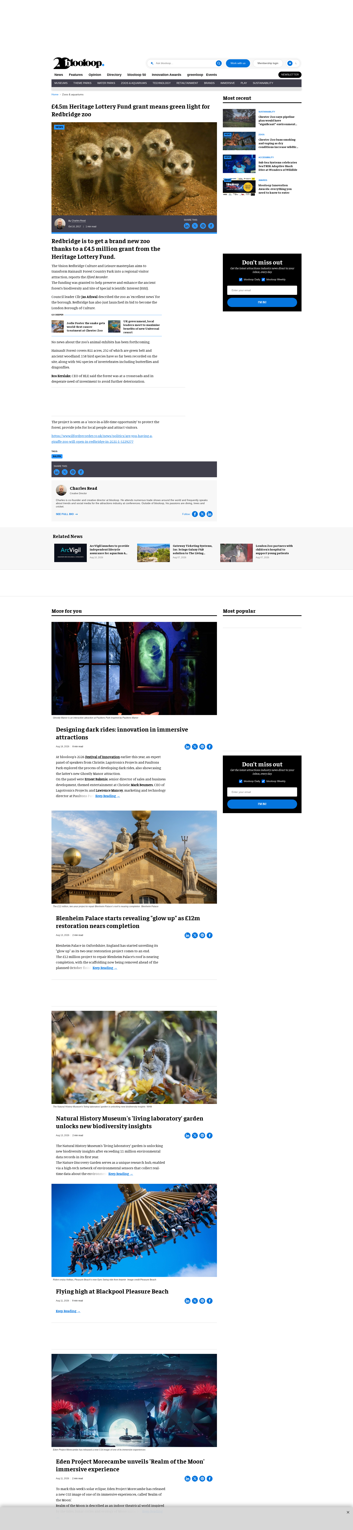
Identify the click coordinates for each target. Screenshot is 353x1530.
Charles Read (79, 220)
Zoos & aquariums (72, 94)
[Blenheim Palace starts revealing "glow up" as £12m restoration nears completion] (134, 856)
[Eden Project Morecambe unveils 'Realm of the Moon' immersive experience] (134, 1400)
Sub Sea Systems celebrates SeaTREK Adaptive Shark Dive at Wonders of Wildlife (277, 165)
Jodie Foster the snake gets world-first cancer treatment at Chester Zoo (86, 326)
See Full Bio (65, 514)
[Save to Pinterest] (203, 226)
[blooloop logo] (79, 63)
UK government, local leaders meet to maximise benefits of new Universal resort (141, 326)
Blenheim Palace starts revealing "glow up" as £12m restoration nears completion (128, 921)
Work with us (238, 63)
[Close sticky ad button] (348, 1512)
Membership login (268, 63)
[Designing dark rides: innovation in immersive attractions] (134, 668)
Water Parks (106, 83)
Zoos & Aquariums (134, 83)
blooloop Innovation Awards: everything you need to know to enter (275, 188)
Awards (262, 180)
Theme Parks (82, 83)
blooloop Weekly (276, 279)
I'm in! (262, 302)
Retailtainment (187, 83)
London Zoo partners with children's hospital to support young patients (274, 549)
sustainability (266, 112)
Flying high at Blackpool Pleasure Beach (112, 1291)
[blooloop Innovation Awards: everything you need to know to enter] (239, 186)
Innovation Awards (166, 75)
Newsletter (290, 74)
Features (76, 75)
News (58, 75)
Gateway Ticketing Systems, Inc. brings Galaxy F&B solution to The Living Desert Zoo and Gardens (192, 551)
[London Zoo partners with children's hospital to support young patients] (236, 552)
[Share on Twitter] (195, 226)
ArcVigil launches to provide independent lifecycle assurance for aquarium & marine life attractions (109, 551)
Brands (209, 83)
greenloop (195, 75)
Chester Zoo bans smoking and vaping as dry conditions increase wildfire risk (278, 144)
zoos (261, 134)
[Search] (219, 63)
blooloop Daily (252, 279)
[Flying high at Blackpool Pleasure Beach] (134, 1230)
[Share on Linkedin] (187, 226)
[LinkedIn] (210, 514)
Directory (114, 75)
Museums (60, 83)
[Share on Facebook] (211, 226)
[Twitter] (202, 514)
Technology (162, 83)
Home (54, 94)
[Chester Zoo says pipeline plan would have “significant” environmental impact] (239, 117)
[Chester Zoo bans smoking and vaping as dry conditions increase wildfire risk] (239, 140)
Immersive (227, 83)
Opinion (95, 75)
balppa (57, 456)
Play (244, 83)
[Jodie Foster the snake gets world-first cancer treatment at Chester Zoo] (57, 326)
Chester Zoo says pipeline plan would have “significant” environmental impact (278, 122)
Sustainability (263, 83)
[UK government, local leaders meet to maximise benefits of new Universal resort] (114, 326)
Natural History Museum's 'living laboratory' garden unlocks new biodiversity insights (129, 1122)
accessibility (266, 157)
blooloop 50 (136, 75)
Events (211, 75)
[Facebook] (195, 514)
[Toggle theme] (290, 63)
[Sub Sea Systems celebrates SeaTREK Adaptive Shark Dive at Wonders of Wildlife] (239, 163)
